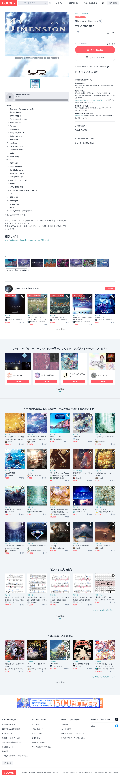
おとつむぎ (102, 375)
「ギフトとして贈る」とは (87, 72)
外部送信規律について (86, 772)
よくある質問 (66, 729)
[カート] (100, 21)
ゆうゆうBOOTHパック (98, 100)
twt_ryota (17, 375)
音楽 (76, 13)
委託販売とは (7, 751)
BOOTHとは (73, 3)
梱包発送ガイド (7, 747)
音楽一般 (85, 13)
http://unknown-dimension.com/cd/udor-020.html (27, 240)
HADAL (7, 317)
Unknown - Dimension (27, 288)
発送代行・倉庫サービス (11, 738)
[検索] (45, 3)
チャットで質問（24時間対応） (73, 733)
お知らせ (64, 724)
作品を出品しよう (90, 3)
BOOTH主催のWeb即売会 (41, 747)
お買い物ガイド (37, 729)
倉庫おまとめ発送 (38, 742)
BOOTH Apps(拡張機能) (11, 729)
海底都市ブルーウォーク (103, 317)
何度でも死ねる (48, 375)
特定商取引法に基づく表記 (84, 138)
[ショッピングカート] (103, 3)
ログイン (59, 3)
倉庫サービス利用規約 (44, 772)
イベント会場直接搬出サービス (13, 742)
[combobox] (33, 3)
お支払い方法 (82, 130)
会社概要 (24, 772)
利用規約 (32, 772)
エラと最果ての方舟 (57, 317)
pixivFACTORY (79, 115)
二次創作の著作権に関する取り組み (15, 756)
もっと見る (60, 389)
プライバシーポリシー (70, 772)
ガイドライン (56, 772)
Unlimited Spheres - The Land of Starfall (82, 318)
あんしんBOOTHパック (82, 100)
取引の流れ (81, 126)
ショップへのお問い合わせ (84, 143)
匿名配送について (8, 733)
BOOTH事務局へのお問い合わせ (73, 738)
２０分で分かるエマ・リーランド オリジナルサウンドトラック (37, 318)
